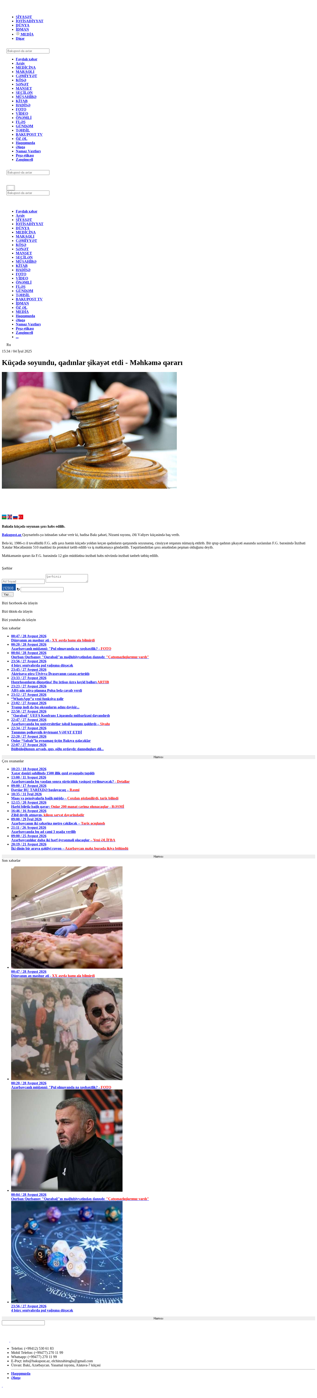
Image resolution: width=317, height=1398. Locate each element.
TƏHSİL (23, 130)
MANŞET (24, 88)
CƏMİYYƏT (26, 76)
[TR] (21, 518)
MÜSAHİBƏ (26, 97)
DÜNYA (22, 25)
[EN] (9, 518)
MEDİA (27, 34)
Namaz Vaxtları (28, 151)
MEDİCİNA (26, 67)
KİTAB (22, 101)
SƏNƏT (22, 84)
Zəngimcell (24, 159)
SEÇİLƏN (24, 93)
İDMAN (22, 29)
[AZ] (4, 518)
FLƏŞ (21, 122)
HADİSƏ (23, 105)
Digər (20, 38)
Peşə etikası (25, 155)
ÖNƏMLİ (24, 118)
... (17, 337)
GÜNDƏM (24, 126)
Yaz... (8, 594)
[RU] (15, 518)
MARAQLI (25, 72)
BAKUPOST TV (29, 134)
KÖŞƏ (21, 80)
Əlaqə (20, 147)
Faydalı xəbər (26, 59)
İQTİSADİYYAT (29, 21)
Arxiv (20, 63)
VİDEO (22, 113)
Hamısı (158, 757)
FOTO (21, 109)
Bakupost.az (12, 535)
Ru (8, 345)
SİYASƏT (24, 17)
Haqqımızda (25, 143)
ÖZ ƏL (21, 139)
